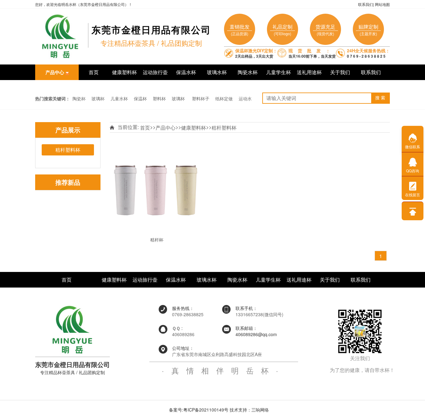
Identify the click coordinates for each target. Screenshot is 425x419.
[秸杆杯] (155, 189)
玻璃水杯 (217, 72)
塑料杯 (159, 98)
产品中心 (165, 127)
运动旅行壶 (155, 72)
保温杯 (140, 98)
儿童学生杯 (278, 72)
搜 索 (380, 98)
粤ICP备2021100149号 (205, 410)
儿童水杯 (119, 98)
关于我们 (340, 72)
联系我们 (365, 4)
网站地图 (382, 4)
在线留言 (412, 194)
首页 (94, 72)
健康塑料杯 (124, 72)
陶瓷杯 (79, 98)
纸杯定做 (224, 98)
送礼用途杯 (309, 72)
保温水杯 (186, 72)
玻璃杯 (98, 98)
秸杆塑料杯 (224, 127)
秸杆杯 (156, 239)
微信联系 (412, 146)
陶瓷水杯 (248, 72)
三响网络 (260, 410)
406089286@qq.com (256, 334)
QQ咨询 (412, 170)
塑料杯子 (200, 98)
